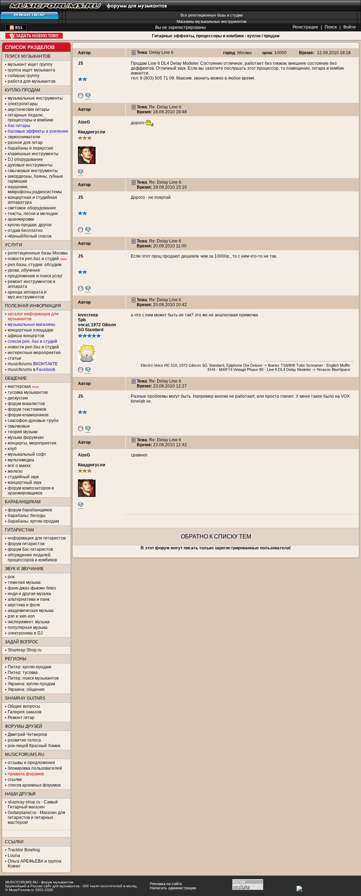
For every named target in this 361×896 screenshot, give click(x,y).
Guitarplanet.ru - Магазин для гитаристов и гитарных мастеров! (36, 817)
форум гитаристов (26, 543)
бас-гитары (19, 125)
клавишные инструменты (33, 153)
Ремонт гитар (21, 717)
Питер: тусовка (23, 672)
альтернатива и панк (28, 599)
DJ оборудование (25, 159)
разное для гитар (25, 142)
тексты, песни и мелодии (33, 213)
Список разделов (30, 47)
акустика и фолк (24, 604)
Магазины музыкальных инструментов (211, 21)
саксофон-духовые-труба (33, 420)
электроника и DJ (25, 633)
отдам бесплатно (25, 230)
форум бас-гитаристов (30, 549)
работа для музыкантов (31, 81)
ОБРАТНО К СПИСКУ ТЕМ (216, 537)
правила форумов (26, 773)
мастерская (19, 386)
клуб (12, 448)
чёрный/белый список (29, 236)
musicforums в (31, 369)
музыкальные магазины (31, 324)
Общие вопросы (24, 706)
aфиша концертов (26, 335)
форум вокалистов (26, 403)
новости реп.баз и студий (33, 347)
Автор (84, 52)
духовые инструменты (30, 165)
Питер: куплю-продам (29, 666)
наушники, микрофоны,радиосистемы (35, 189)
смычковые (19, 426)
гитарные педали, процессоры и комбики (30, 117)
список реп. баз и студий (32, 341)
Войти (349, 27)
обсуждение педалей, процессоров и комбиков (32, 557)
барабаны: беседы (26, 515)
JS (80, 63)
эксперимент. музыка (29, 621)
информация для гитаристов (37, 538)
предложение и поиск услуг (35, 275)
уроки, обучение (24, 270)
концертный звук (24, 482)
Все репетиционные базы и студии (211, 15)
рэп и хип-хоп (21, 616)
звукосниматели (24, 136)
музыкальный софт (27, 454)
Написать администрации (173, 888)
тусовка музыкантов (28, 392)
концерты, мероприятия (32, 443)
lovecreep (88, 315)
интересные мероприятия (34, 352)
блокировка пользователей (35, 768)
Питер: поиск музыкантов (33, 678)
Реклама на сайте (166, 884)
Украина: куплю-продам (31, 683)
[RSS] (15, 29)
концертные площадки (30, 330)
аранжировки (21, 219)
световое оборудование (32, 208)
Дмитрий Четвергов (27, 734)
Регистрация (305, 27)
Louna (14, 855)
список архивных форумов (34, 785)
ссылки (15, 779)
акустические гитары (28, 109)
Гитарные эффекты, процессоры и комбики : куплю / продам (216, 35)
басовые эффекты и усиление (38, 131)
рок (11, 576)
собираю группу (23, 75)
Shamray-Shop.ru (25, 650)
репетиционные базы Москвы (38, 253)
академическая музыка (31, 610)
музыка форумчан (26, 437)
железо (15, 471)
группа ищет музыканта (31, 70)
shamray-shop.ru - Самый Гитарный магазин (33, 804)
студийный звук (23, 476)
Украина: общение (26, 689)
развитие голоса (24, 740)
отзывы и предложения (31, 762)
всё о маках (19, 465)
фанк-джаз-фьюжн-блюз (32, 588)
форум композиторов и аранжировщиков (31, 491)
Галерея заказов (24, 711)
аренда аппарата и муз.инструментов (27, 294)
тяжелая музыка (24, 582)
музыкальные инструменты (35, 98)
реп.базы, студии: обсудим (34, 264)
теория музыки (23, 431)
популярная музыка (28, 627)
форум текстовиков (27, 409)
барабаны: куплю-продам (33, 521)
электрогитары (23, 103)
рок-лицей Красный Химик (34, 745)
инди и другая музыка (29, 593)
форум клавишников (28, 414)
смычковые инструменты (33, 170)
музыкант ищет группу (30, 64)
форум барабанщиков (30, 509)
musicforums (33, 363)
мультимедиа (21, 460)
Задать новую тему (34, 36)
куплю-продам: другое (30, 224)
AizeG (84, 122)
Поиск (331, 27)
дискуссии (18, 398)
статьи (14, 358)
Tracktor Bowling (24, 849)
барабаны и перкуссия (30, 148)
